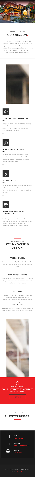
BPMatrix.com (20, 472)
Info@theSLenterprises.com (22, 445)
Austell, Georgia (18, 438)
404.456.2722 (18, 452)
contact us (18, 397)
